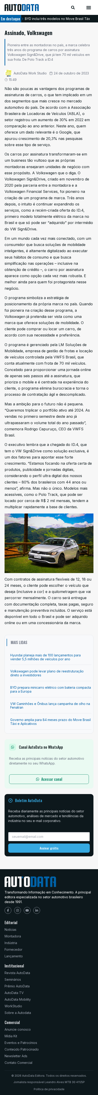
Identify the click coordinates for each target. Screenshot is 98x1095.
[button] (88, 7)
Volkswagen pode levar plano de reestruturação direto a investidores (47, 673)
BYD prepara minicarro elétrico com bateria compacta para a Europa (50, 689)
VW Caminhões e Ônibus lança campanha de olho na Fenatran (50, 706)
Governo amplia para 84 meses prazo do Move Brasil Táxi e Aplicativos (50, 722)
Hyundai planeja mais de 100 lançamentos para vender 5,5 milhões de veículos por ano (45, 657)
